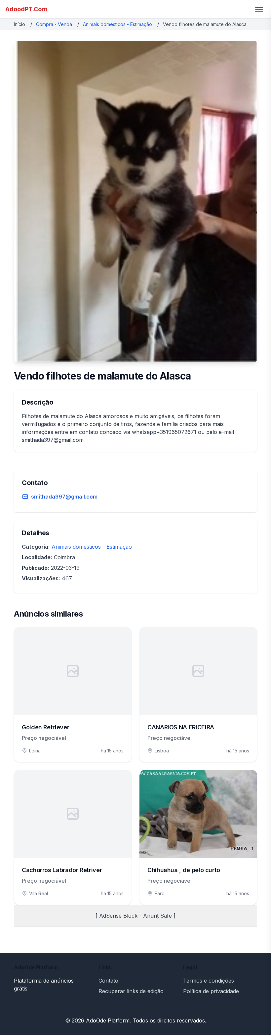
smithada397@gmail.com (64, 496)
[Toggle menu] (259, 9)
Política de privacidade (211, 991)
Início (19, 24)
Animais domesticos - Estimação (117, 24)
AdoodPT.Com (26, 9)
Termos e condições (208, 980)
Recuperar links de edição (131, 991)
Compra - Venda (54, 24)
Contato (108, 980)
